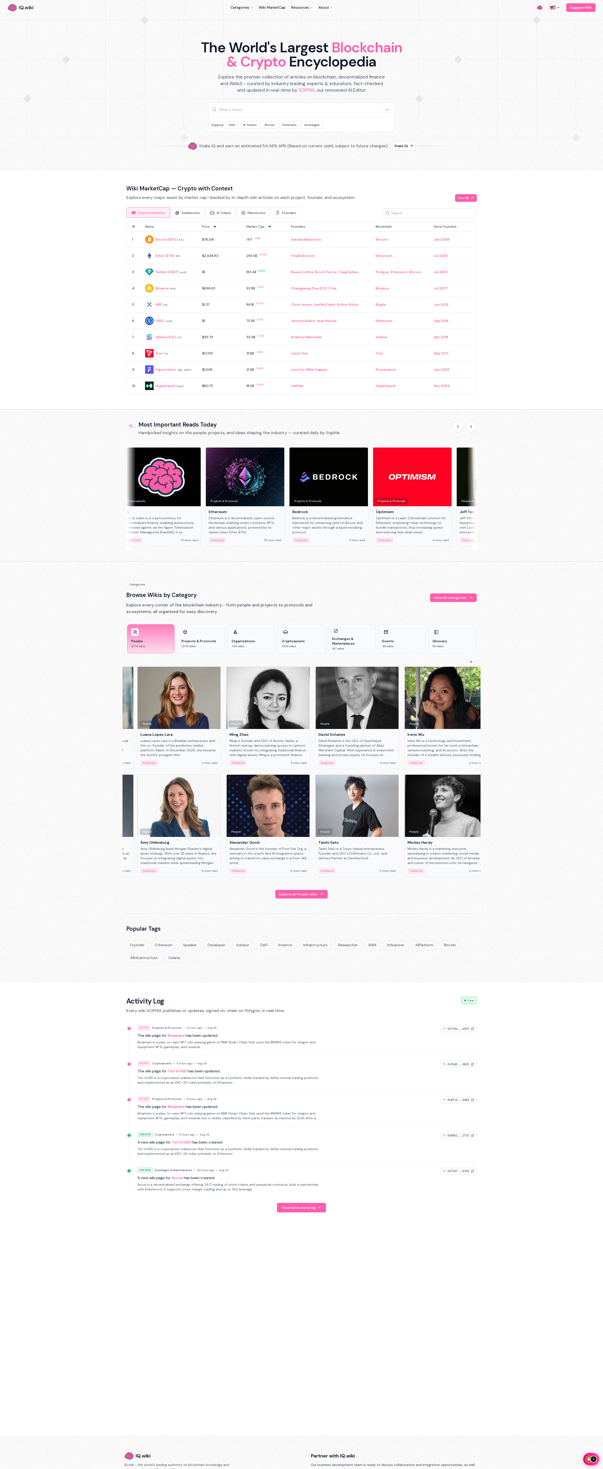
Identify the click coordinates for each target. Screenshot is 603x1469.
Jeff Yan (297, 386)
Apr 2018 (441, 337)
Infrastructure (315, 944)
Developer (216, 944)
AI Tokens (250, 125)
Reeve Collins (302, 272)
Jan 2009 (441, 239)
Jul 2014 (441, 256)
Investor (285, 944)
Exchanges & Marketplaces (173, 1170)
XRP (158, 304)
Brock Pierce (325, 272)
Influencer (395, 944)
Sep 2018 (441, 321)
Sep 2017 (441, 353)
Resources (300, 7)
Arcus (177, 1177)
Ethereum (290, 125)
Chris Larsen (301, 304)
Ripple (381, 304)
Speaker (190, 944)
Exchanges (312, 125)
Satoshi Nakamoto (306, 239)
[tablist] (213, 212)
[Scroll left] (458, 426)
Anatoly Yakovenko (306, 337)
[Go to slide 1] (467, 662)
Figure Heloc (165, 369)
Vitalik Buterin (303, 256)
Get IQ (385, 146)
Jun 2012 (441, 304)
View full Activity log (299, 1208)
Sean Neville (327, 321)
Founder (137, 944)
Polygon (382, 272)
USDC (160, 321)
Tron (159, 353)
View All (463, 198)
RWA (373, 944)
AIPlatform (424, 944)
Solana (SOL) (165, 337)
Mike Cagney (316, 369)
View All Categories (450, 598)
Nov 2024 (442, 386)
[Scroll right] (471, 426)
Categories (239, 7)
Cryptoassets (162, 1063)
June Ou (298, 369)
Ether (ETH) (164, 256)
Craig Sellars (348, 272)
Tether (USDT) (167, 272)
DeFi (232, 125)
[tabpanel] (301, 308)
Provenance (386, 369)
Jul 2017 (440, 288)
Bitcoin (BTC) (166, 239)
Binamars (176, 1035)
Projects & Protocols (167, 1028)
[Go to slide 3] (475, 662)
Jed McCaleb (324, 304)
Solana (381, 337)
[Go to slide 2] (471, 662)
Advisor (242, 944)
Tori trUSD (177, 1071)
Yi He (333, 288)
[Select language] (555, 7)
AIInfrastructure (144, 957)
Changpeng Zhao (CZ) (309, 288)
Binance (162, 288)
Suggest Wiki (581, 7)
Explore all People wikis (298, 894)
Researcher (348, 944)
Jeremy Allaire (303, 321)
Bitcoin (270, 125)
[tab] (148, 212)
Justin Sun (299, 353)
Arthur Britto (348, 304)
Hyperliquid (165, 386)
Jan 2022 (441, 369)
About (323, 7)
